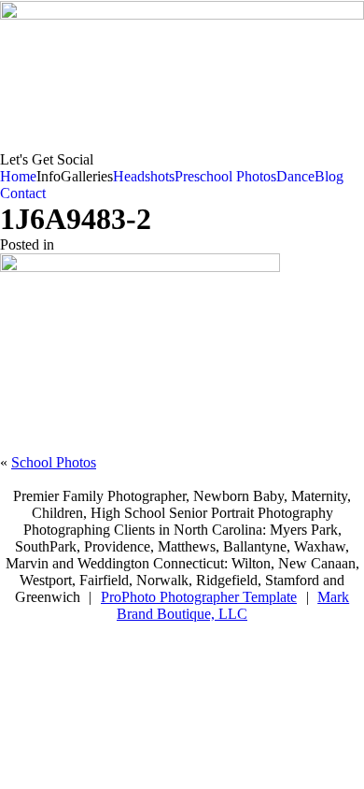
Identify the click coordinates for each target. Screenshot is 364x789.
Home (18, 176)
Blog (329, 176)
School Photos (53, 462)
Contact (23, 193)
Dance (295, 176)
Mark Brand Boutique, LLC (233, 605)
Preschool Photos (225, 176)
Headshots (144, 176)
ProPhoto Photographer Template (199, 597)
